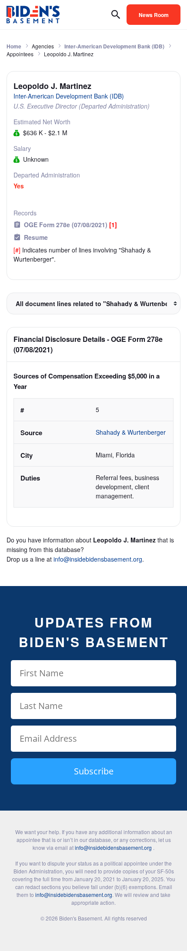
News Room (154, 15)
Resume (36, 237)
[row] (93, 453)
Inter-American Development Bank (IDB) (114, 46)
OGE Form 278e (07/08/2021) (70, 224)
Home (14, 46)
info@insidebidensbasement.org (97, 559)
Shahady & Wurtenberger (131, 432)
